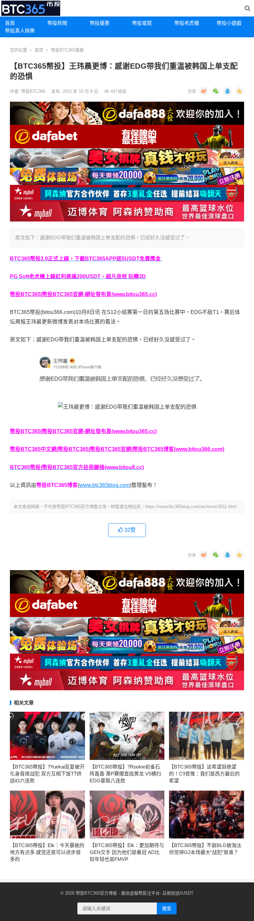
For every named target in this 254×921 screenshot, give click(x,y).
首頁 (10, 23)
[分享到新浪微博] (203, 91)
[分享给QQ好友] (227, 91)
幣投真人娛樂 (20, 30)
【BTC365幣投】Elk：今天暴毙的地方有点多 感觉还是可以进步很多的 (47, 852)
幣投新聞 (57, 23)
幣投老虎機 (186, 23)
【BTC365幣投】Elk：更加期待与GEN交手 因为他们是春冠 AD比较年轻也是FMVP (127, 852)
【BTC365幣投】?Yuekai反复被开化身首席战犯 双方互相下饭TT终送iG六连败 (47, 773)
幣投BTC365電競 (67, 50)
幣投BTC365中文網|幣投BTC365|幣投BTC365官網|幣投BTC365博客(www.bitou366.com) (117, 449)
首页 (39, 50)
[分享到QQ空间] (239, 91)
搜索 (166, 908)
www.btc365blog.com (104, 485)
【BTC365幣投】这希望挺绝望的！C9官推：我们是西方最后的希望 (204, 773)
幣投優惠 (99, 23)
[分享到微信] (215, 91)
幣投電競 (142, 23)
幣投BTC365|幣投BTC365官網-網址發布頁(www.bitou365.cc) (83, 294)
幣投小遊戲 (229, 23)
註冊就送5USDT (177, 893)
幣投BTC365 (34, 91)
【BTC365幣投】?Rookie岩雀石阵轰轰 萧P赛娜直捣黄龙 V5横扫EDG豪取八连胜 (125, 773)
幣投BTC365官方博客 (96, 893)
